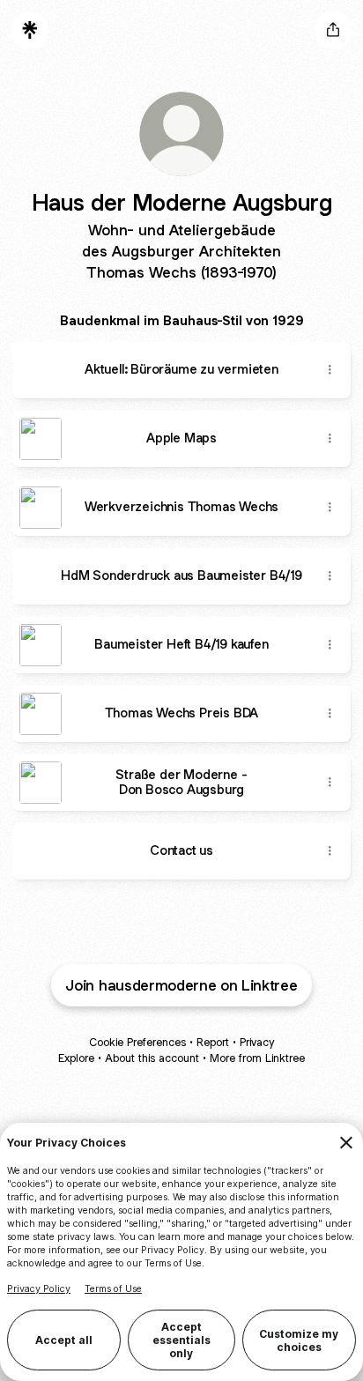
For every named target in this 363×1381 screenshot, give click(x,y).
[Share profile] (333, 30)
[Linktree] (30, 30)
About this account (152, 1058)
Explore (76, 1058)
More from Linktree (257, 1058)
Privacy (257, 1042)
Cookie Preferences (137, 1042)
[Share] (329, 370)
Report (212, 1042)
